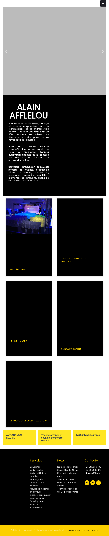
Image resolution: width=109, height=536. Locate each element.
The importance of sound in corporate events (66, 482)
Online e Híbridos (38, 473)
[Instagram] (98, 482)
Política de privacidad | (22, 530)
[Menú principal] (103, 3)
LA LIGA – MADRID (18, 341)
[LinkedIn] (92, 482)
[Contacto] (87, 482)
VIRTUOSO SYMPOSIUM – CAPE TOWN (29, 420)
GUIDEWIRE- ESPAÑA (71, 349)
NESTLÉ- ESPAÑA (18, 269)
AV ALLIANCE (36, 507)
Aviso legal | (59, 530)
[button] (6, 51)
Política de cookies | (43, 530)
